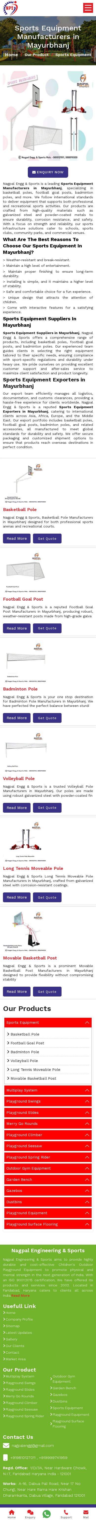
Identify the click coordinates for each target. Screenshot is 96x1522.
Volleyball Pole (24, 1061)
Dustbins (14, 1202)
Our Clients (15, 1346)
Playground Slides (22, 1112)
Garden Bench (19, 1179)
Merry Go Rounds (22, 1123)
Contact (12, 1352)
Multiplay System (21, 1090)
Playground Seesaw (24, 1146)
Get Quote (47, 538)
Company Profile (19, 1319)
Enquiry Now (50, 172)
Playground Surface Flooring (32, 1224)
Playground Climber (24, 1135)
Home (11, 54)
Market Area (16, 1359)
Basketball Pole (25, 1034)
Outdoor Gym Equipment (28, 1168)
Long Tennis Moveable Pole (35, 1069)
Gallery (11, 1339)
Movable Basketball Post (33, 1078)
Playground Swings (23, 1101)
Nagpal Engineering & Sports (48, 1250)
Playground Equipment (26, 1213)
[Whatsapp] (47, 1514)
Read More (17, 538)
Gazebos (14, 1190)
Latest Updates (19, 1332)
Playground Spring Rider (28, 1157)
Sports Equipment (22, 1022)
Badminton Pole (25, 1052)
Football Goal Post (27, 1043)
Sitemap (13, 1326)
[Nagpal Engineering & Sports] (10, 8)
